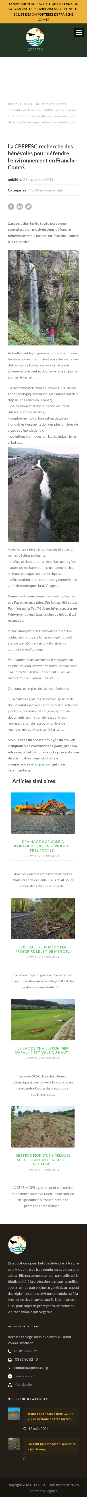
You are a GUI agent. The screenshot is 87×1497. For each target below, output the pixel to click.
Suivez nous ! (24, 1376)
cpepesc (44, 764)
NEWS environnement (62, 110)
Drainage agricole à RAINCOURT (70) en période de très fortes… (43, 846)
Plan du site (23, 1384)
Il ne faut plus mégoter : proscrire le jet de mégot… (43, 949)
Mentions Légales (43, 1491)
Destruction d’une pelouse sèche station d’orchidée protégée (43, 1159)
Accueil (13, 104)
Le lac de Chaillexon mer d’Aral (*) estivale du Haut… (42, 1050)
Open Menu (79, 32)
